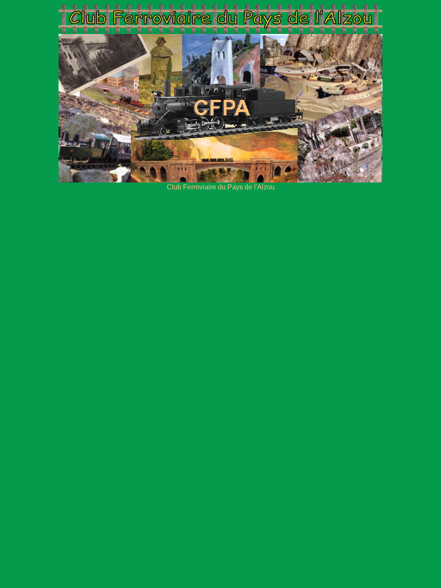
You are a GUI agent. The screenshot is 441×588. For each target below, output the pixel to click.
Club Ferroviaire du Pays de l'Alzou (221, 187)
